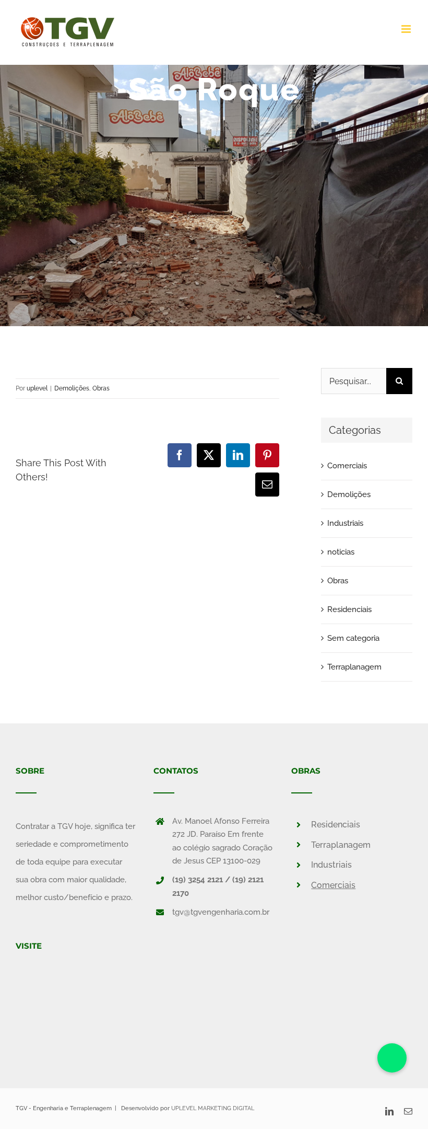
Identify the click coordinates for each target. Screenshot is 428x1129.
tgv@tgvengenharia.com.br (220, 912)
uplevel (37, 388)
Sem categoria (353, 638)
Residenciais (349, 609)
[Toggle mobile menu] (406, 29)
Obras (101, 388)
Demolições (71, 388)
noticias (340, 552)
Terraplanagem (354, 667)
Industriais (345, 523)
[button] (392, 1058)
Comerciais (347, 465)
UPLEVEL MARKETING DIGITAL (212, 1108)
